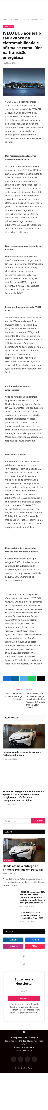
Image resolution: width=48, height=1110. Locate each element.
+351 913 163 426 (22, 1041)
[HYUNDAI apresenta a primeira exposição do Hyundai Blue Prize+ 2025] (10, 916)
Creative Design (27, 1068)
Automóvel (8, 27)
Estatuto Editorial (24, 1050)
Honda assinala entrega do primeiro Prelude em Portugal (22, 753)
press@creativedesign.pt (27, 1037)
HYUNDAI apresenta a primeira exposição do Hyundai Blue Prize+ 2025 (31, 915)
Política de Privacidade (24, 1047)
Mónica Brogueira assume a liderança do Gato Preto (13, 696)
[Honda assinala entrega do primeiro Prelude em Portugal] (24, 736)
